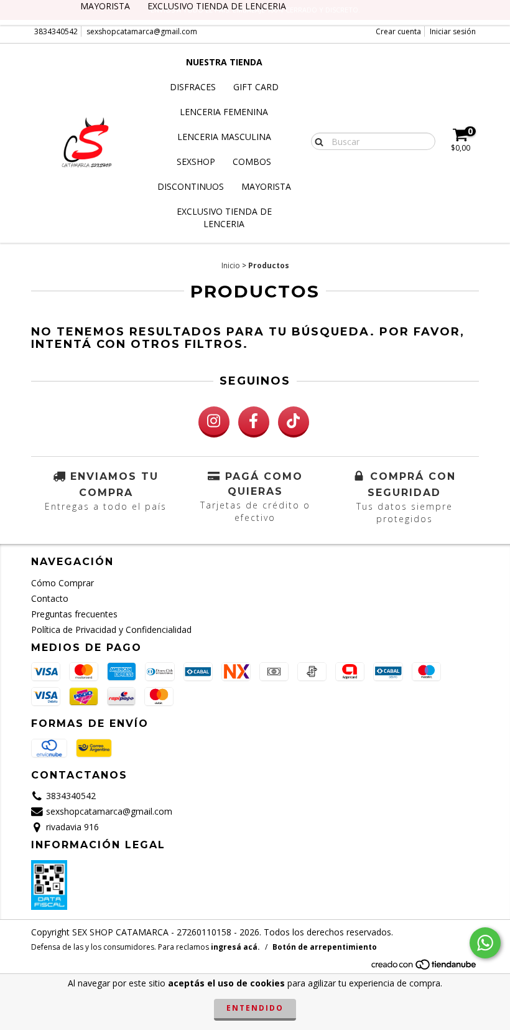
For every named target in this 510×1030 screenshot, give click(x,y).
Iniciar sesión (453, 31)
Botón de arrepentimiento (324, 947)
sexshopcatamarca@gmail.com (141, 31)
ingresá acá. (235, 947)
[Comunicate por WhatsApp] (485, 942)
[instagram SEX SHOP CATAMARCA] (214, 422)
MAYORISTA (266, 186)
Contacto (49, 598)
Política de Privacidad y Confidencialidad (111, 629)
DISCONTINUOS (190, 186)
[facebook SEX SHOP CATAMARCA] (253, 422)
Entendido (255, 1008)
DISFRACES (193, 87)
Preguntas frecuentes (74, 614)
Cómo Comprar (62, 583)
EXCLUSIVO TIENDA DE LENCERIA (224, 217)
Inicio (230, 265)
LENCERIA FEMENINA (224, 112)
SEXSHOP (196, 161)
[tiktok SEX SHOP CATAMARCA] (293, 422)
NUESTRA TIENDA (224, 62)
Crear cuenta (398, 31)
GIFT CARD (256, 87)
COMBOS (252, 161)
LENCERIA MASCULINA (224, 137)
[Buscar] (316, 141)
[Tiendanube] (424, 967)
